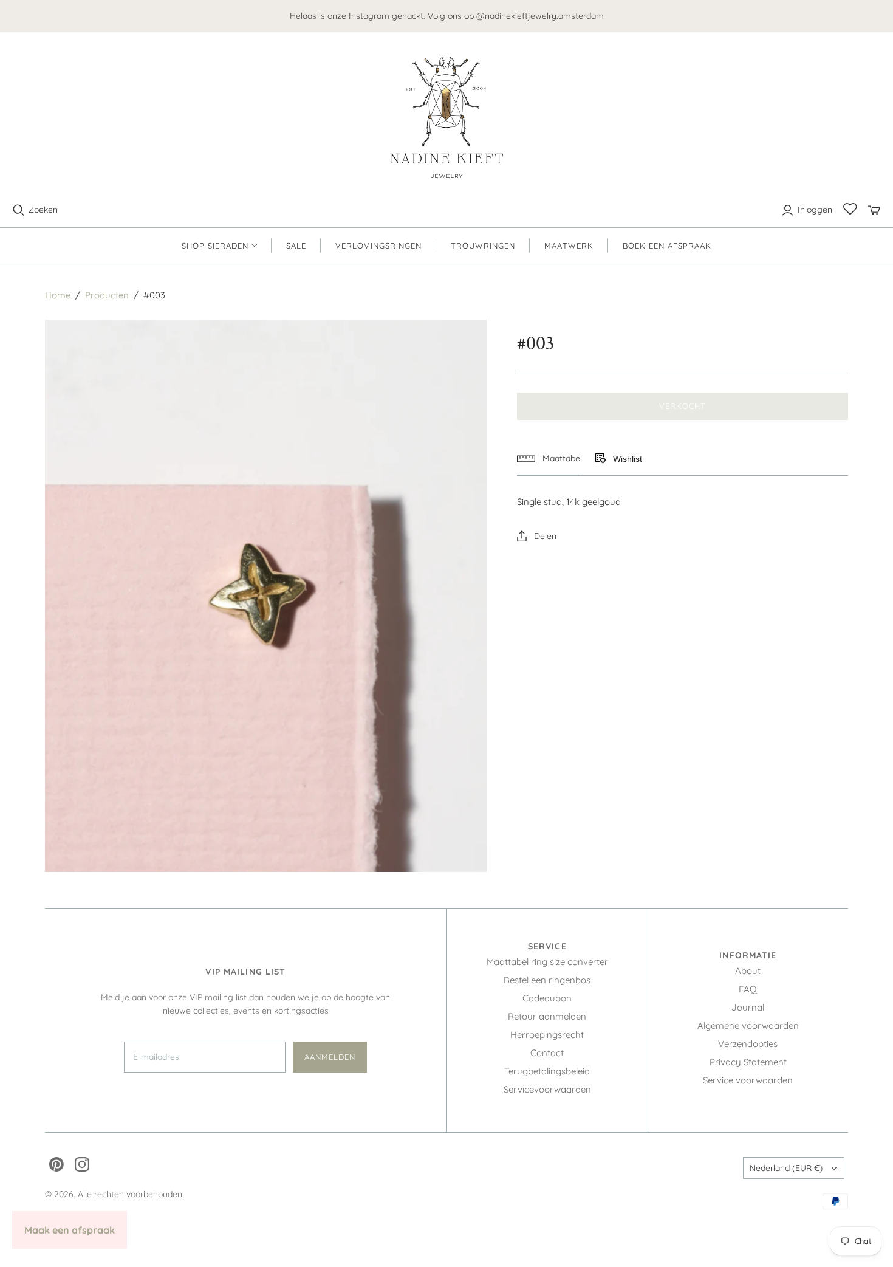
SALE (296, 245)
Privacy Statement (748, 1062)
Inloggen (815, 209)
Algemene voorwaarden (748, 1025)
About (748, 971)
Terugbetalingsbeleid (547, 1071)
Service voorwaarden (748, 1080)
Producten (107, 295)
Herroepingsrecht (547, 1034)
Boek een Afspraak (667, 245)
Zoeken (43, 209)
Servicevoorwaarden (547, 1089)
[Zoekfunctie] (19, 210)
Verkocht (682, 406)
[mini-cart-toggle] (874, 210)
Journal (747, 1007)
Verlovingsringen (378, 245)
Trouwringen (483, 245)
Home (57, 295)
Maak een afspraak (69, 1230)
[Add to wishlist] (599, 459)
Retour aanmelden (547, 1016)
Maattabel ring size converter (547, 961)
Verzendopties (748, 1043)
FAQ (748, 989)
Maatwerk (568, 245)
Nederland (786, 1167)
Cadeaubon (547, 998)
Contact (547, 1053)
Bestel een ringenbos (547, 980)
